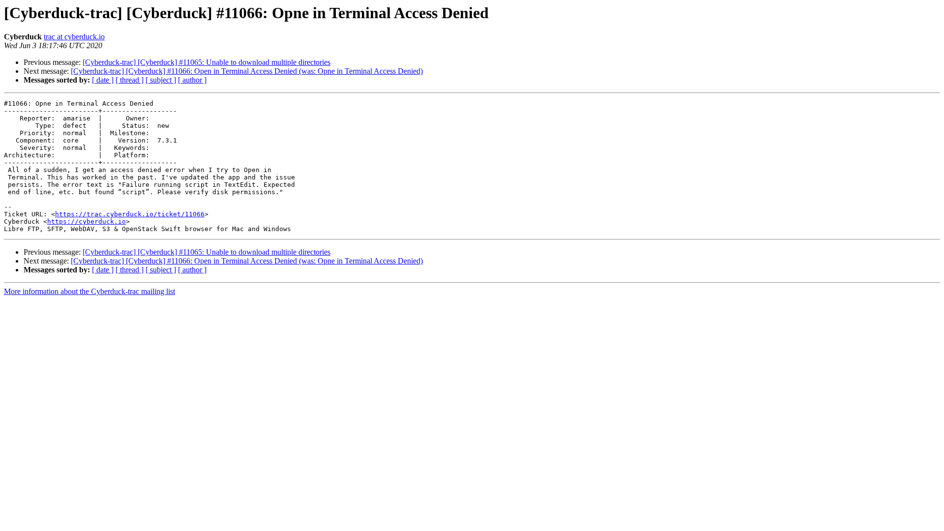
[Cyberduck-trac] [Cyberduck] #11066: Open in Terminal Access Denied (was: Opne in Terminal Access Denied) (247, 71)
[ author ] (192, 80)
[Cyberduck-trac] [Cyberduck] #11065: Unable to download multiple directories (206, 62)
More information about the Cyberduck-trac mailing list (89, 291)
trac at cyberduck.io (74, 36)
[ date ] (103, 80)
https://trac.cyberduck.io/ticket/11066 (130, 214)
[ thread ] (130, 80)
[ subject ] (161, 80)
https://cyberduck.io (86, 221)
